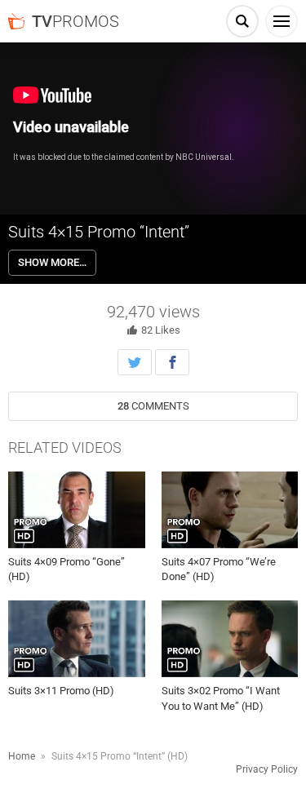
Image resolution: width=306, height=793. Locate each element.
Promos (75, 21)
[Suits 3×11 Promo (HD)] (76, 638)
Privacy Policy (267, 769)
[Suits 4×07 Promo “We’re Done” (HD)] (230, 510)
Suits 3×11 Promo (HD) (61, 690)
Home (21, 756)
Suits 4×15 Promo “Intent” (98, 231)
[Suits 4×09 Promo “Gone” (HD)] (76, 510)
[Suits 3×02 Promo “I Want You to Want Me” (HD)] (230, 638)
